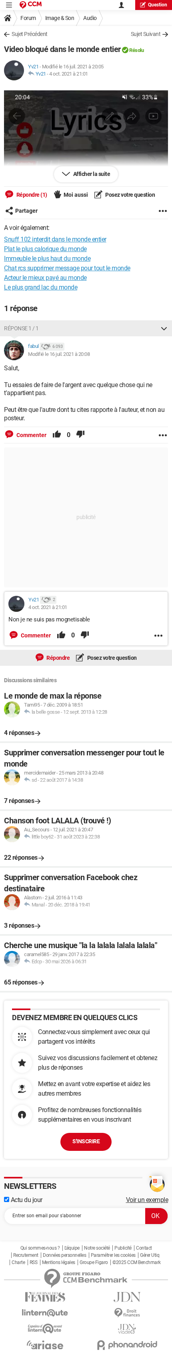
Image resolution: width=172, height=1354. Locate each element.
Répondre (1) (31, 195)
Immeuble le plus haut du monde (47, 258)
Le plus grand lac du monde (40, 287)
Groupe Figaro (94, 1262)
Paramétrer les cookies (113, 1255)
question (157, 5)
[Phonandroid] (127, 1345)
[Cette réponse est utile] (57, 435)
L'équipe (72, 1248)
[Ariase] (45, 1344)
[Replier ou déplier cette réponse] (164, 328)
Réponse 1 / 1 (21, 328)
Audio (90, 18)
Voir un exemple (147, 1200)
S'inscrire (86, 1141)
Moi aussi (76, 195)
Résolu (136, 50)
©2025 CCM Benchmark (136, 1262)
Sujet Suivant (146, 34)
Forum (28, 18)
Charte (18, 1262)
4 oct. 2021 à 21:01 (68, 74)
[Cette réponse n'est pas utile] (80, 435)
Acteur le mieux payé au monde (45, 278)
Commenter (30, 435)
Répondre (58, 658)
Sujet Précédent (30, 34)
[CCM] (30, 5)
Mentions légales (58, 1262)
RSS (34, 1262)
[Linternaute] (45, 1313)
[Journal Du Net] (127, 1297)
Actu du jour (25, 1200)
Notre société (97, 1248)
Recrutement (25, 1255)
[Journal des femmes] (45, 1297)
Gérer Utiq (149, 1255)
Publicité (123, 1248)
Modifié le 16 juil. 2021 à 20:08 (59, 354)
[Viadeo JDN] (127, 1329)
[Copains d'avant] (45, 1329)
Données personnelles (64, 1255)
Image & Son (59, 18)
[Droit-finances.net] (127, 1313)
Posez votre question (129, 195)
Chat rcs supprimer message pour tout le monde (67, 268)
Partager (26, 211)
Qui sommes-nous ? (40, 1248)
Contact (144, 1248)
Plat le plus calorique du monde (45, 249)
